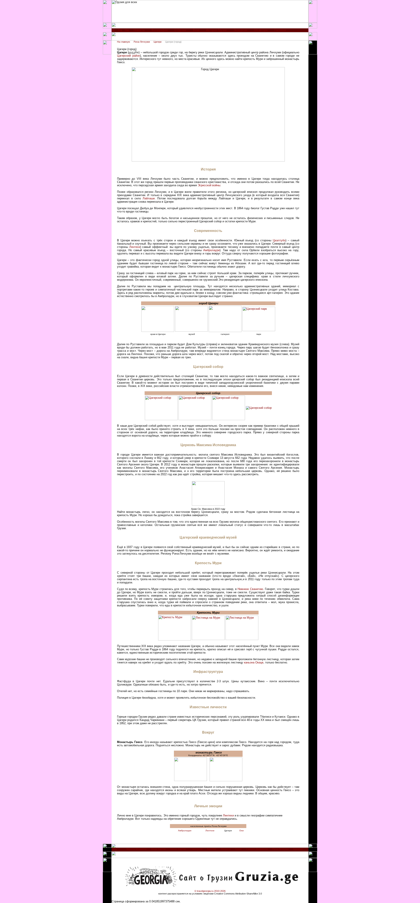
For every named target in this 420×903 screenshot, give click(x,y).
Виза (196, 30)
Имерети (226, 849)
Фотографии (159, 30)
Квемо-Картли (178, 849)
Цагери (157, 41)
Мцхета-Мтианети (136, 849)
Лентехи (134, 247)
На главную (123, 41)
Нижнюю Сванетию (250, 589)
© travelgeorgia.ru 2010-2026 (210, 891)
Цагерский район (128, 55)
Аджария (298, 849)
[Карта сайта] (120, 31)
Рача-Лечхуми (142, 41)
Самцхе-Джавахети (257, 849)
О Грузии (180, 30)
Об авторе (261, 30)
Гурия (238, 849)
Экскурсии (240, 30)
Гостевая (280, 30)
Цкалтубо (279, 240)
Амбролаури (211, 250)
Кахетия (211, 849)
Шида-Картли (158, 849)
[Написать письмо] (127, 31)
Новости (139, 30)
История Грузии (216, 30)
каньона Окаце (253, 662)
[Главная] (113, 31)
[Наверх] (115, 850)
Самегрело (196, 849)
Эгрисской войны (209, 185)
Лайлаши (149, 198)
